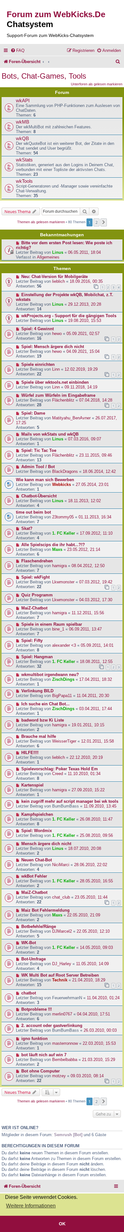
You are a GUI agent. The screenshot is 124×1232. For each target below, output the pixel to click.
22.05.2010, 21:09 (83, 915)
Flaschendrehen (37, 561)
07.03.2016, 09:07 (84, 439)
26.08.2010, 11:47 (96, 819)
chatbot (28, 993)
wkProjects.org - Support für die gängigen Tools (68, 315)
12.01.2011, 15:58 (97, 741)
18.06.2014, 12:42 (99, 471)
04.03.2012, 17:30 (95, 599)
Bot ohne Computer (40, 1071)
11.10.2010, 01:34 (84, 773)
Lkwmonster (63, 582)
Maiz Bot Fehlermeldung (45, 910)
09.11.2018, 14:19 (81, 387)
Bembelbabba (64, 1059)
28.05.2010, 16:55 (96, 881)
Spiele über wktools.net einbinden (55, 382)
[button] (103, 222)
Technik (59, 980)
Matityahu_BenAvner (71, 418)
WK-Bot (28, 942)
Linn (56, 369)
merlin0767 (62, 1014)
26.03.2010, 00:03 (100, 1030)
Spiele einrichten (38, 364)
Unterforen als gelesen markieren (96, 84)
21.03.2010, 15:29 (98, 1059)
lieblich (58, 281)
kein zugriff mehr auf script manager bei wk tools (69, 801)
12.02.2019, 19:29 (81, 369)
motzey (59, 1075)
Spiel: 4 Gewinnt (37, 328)
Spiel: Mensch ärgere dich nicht (52, 346)
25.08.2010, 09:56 (96, 835)
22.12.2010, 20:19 (86, 757)
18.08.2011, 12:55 (96, 661)
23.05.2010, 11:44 (91, 897)
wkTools (24, 181)
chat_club (61, 897)
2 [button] (96, 222)
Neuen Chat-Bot (36, 860)
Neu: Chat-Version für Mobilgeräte (54, 276)
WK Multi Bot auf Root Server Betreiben (60, 975)
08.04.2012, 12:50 (88, 565)
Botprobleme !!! (36, 1009)
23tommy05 (63, 517)
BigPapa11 (62, 695)
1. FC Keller (63, 533)
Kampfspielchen (37, 814)
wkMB (22, 122)
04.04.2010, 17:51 (93, 1014)
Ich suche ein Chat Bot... (45, 703)
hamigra (59, 565)
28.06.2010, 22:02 (90, 864)
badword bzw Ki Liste (42, 720)
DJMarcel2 (62, 931)
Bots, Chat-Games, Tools (44, 76)
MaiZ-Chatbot (34, 608)
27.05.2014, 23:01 (92, 484)
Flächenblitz (63, 400)
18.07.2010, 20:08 (84, 848)
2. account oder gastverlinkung (51, 1025)
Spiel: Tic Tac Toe (38, 450)
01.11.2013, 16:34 (95, 517)
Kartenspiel (32, 785)
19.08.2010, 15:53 (84, 320)
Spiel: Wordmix (36, 830)
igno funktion (34, 1038)
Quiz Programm (37, 595)
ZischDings (63, 679)
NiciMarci (60, 864)
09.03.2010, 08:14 (87, 1075)
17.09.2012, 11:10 (96, 533)
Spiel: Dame (33, 413)
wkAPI (23, 100)
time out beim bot (33, 512)
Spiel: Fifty (32, 640)
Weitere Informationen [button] (31, 1205)
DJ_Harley (61, 963)
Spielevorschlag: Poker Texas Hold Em (59, 768)
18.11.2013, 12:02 (84, 500)
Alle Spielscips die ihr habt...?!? (53, 544)
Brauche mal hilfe (38, 736)
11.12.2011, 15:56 (88, 612)
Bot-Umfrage (33, 959)
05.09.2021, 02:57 (83, 333)
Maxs (57, 549)
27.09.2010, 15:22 (88, 789)
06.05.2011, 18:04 (84, 252)
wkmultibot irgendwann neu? (50, 674)
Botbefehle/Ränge (38, 926)
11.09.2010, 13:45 (100, 806)
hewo (57, 333)
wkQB (22, 138)
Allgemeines (48, 257)
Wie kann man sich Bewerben (45, 479)
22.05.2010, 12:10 (93, 931)
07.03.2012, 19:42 (95, 582)
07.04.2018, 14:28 (95, 400)
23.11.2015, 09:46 (95, 455)
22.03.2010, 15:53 (99, 1043)
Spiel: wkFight (35, 577)
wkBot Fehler (34, 876)
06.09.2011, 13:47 (85, 629)
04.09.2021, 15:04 (83, 351)
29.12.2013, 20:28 (84, 304)
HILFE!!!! (29, 752)
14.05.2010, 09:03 (96, 947)
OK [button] (62, 1223)
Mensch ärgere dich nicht (46, 843)
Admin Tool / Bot (38, 466)
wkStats (24, 159)
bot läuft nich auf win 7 (43, 1054)
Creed (57, 773)
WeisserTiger (64, 741)
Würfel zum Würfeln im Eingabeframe (58, 395)
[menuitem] (17, 50)
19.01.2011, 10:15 (88, 725)
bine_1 (58, 629)
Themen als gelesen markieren (41, 222)
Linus (57, 252)
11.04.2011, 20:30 (93, 695)
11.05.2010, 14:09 (92, 963)
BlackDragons (65, 471)
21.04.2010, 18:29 (88, 980)
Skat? (26, 528)
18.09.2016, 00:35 (86, 281)
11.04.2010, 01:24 (103, 997)
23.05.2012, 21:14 (83, 549)
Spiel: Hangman (37, 656)
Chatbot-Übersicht (39, 496)
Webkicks (61, 484)
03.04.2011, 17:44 (95, 708)
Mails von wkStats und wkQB (50, 434)
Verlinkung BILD (37, 690)
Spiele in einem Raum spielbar (51, 624)
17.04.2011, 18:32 (95, 679)
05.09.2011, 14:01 (97, 645)
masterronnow (65, 1043)
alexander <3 (64, 645)
